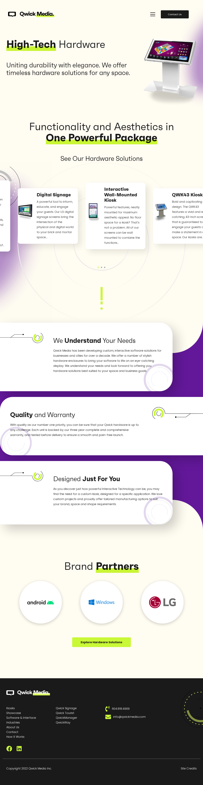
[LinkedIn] (19, 749)
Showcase (13, 713)
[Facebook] (9, 749)
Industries (13, 722)
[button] (152, 14)
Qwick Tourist (65, 713)
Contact (12, 732)
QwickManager (66, 718)
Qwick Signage (66, 708)
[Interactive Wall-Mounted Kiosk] (66, 212)
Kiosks (10, 708)
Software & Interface (21, 718)
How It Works (15, 737)
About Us (12, 727)
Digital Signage (27, 195)
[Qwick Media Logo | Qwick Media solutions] (31, 14)
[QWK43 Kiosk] (133, 212)
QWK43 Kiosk (160, 195)
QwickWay (63, 722)
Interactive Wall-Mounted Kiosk (93, 194)
